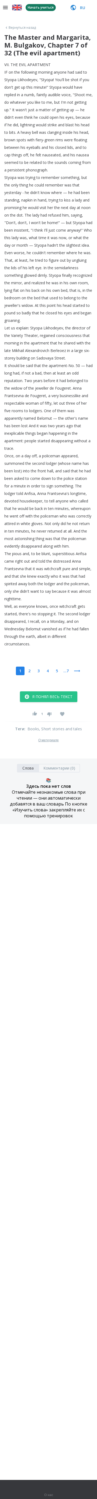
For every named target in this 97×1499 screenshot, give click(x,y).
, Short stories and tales (60, 728)
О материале (48, 740)
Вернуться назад (22, 27)
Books (33, 728)
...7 (66, 670)
